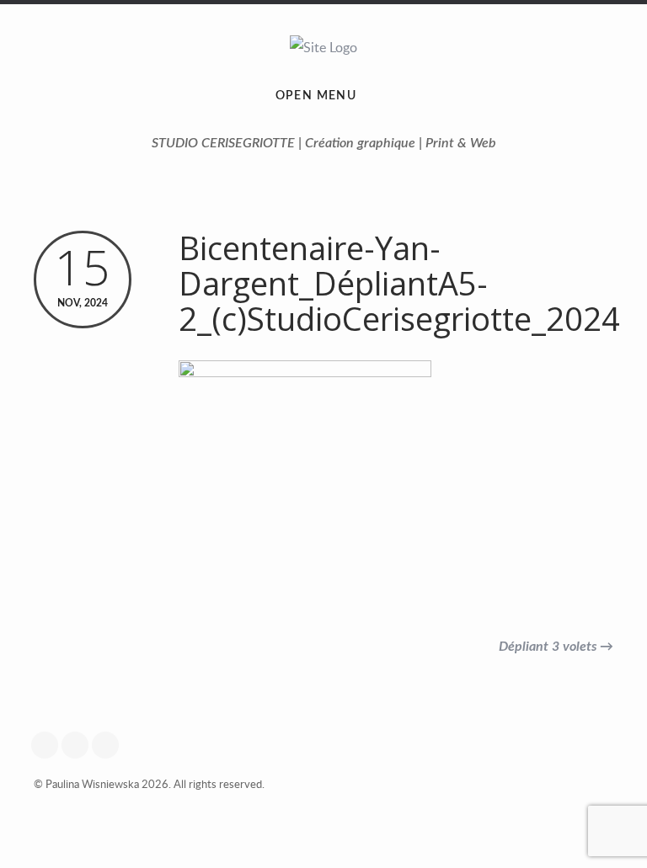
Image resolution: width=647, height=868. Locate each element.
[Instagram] (79, 745)
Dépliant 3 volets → (556, 646)
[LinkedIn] (109, 745)
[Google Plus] (49, 745)
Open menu (316, 96)
